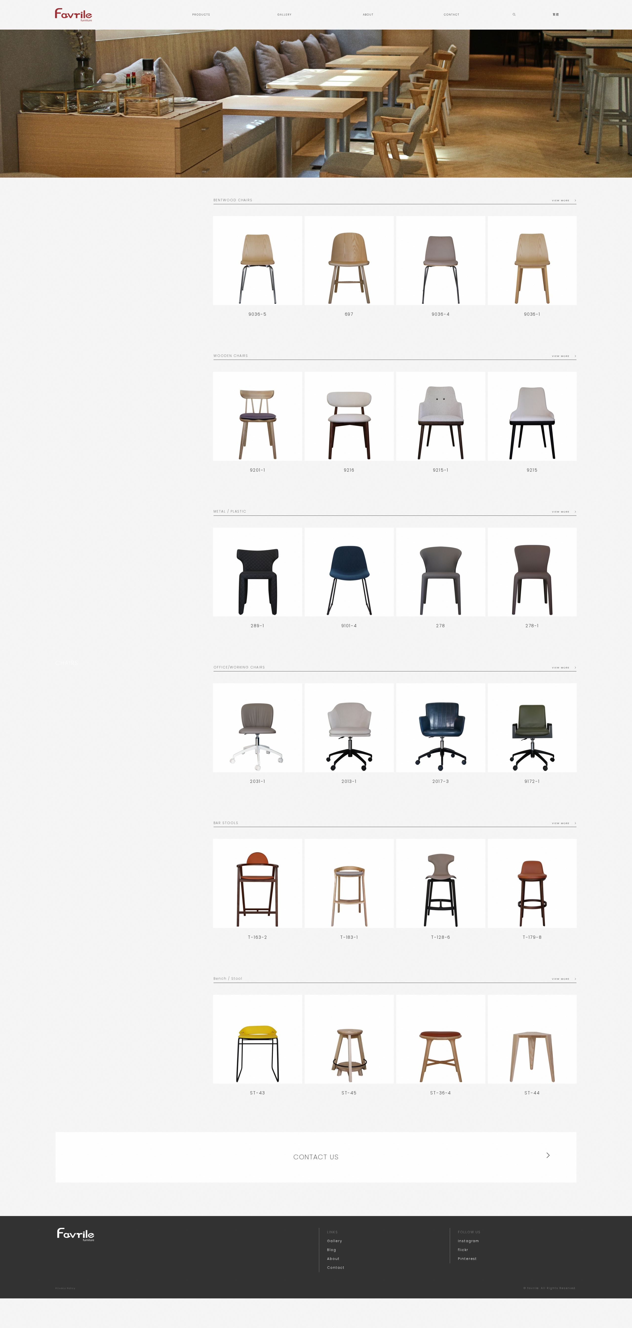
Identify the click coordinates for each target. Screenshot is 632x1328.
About (333, 1258)
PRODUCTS (201, 15)
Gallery (334, 1241)
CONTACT (451, 15)
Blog (331, 1250)
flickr (463, 1250)
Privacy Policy (66, 1288)
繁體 (556, 15)
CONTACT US (316, 1157)
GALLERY (284, 15)
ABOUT (368, 15)
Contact (335, 1267)
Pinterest (467, 1258)
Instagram (468, 1241)
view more (560, 200)
